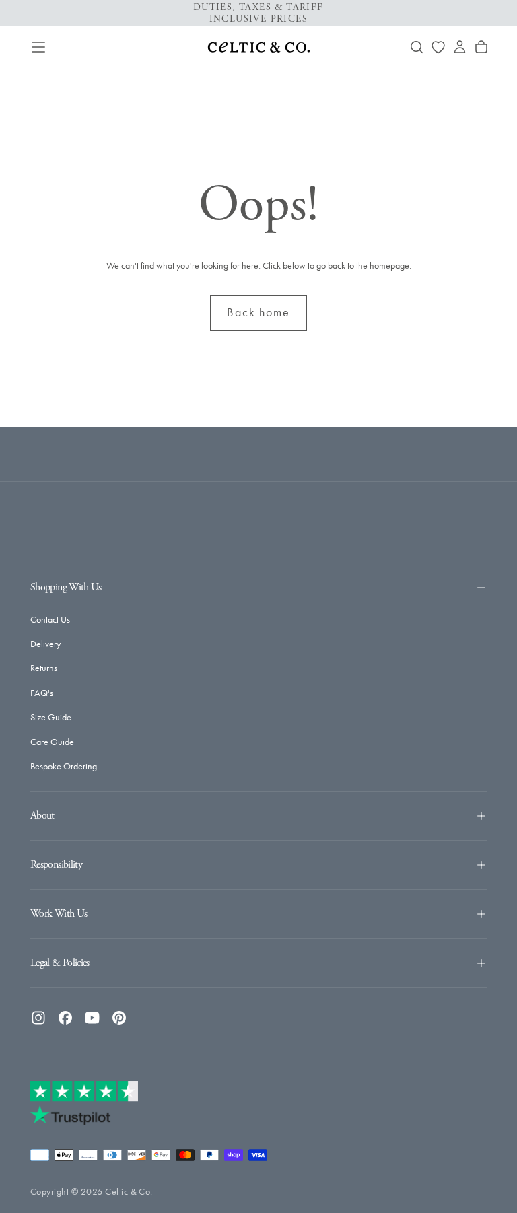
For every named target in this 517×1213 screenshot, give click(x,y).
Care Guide (52, 742)
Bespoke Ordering (63, 766)
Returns (43, 668)
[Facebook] (65, 1018)
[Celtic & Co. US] (84, 1102)
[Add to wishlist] (438, 47)
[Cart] (481, 47)
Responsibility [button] (56, 865)
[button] (38, 47)
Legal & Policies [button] (60, 963)
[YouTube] (92, 1018)
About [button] (42, 815)
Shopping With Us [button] (66, 587)
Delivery (45, 644)
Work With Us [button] (58, 914)
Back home (258, 312)
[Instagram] (38, 1018)
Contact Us (50, 619)
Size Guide (50, 717)
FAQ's (41, 693)
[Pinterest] (119, 1018)
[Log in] (460, 47)
